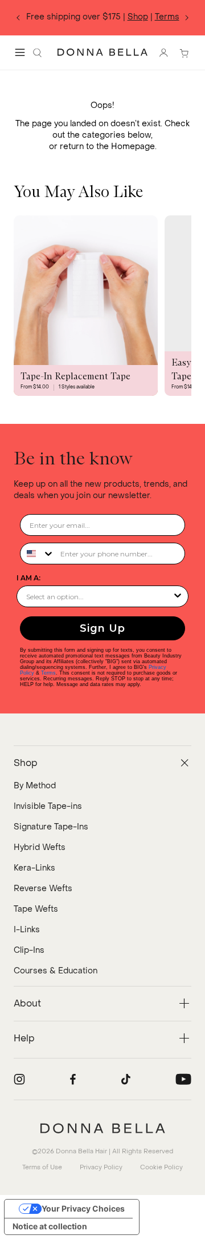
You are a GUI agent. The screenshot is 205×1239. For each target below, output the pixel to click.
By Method (35, 785)
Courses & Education (55, 970)
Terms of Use (42, 1167)
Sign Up (102, 628)
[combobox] (37, 553)
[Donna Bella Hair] (102, 1128)
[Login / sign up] (163, 52)
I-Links (27, 929)
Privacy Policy (101, 1167)
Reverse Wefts (43, 888)
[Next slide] (186, 17)
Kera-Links (34, 868)
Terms (167, 16)
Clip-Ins (29, 950)
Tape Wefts (36, 909)
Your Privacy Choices (83, 1208)
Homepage (133, 146)
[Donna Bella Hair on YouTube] (183, 1079)
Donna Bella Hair (81, 1151)
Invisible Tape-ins (48, 806)
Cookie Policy (161, 1167)
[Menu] (20, 52)
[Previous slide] (18, 17)
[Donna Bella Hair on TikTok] (125, 1079)
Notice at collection (50, 1226)
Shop (138, 16)
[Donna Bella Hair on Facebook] (73, 1079)
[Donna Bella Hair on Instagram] (19, 1079)
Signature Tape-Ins (51, 826)
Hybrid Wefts (39, 847)
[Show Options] (177, 596)
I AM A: (28, 578)
